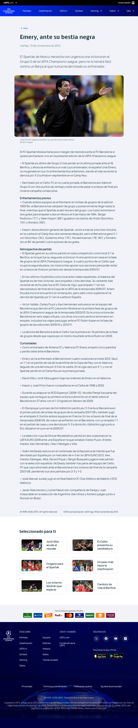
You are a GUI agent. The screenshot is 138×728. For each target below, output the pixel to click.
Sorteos (23, 654)
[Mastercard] (69, 615)
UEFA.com (65, 637)
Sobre (45, 654)
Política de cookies (83, 686)
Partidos (23, 637)
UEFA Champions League (9, 10)
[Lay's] (48, 615)
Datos (22, 665)
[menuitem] (27, 10)
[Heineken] (27, 615)
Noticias (47, 643)
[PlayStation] (38, 615)
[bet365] (89, 615)
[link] (27, 10)
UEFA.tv (23, 648)
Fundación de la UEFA (67, 644)
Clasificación (25, 643)
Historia (46, 648)
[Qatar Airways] (110, 615)
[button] (96, 10)
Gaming (23, 659)
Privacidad (27, 686)
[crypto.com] (79, 615)
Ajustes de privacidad (111, 686)
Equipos (46, 637)
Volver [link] (25, 28)
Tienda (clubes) (50, 659)
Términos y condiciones (55, 686)
